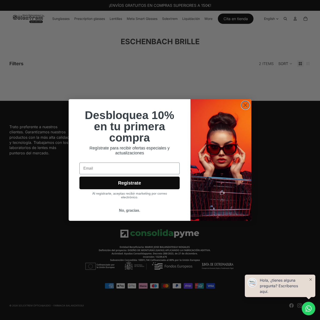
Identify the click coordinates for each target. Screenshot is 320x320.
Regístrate (129, 182)
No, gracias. (129, 210)
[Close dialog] (245, 105)
